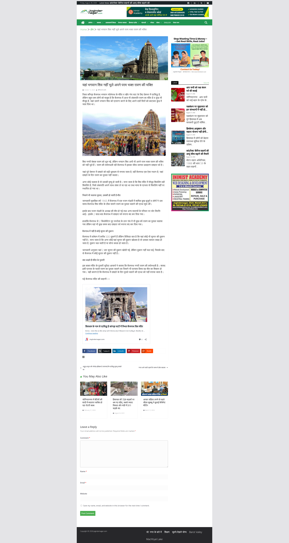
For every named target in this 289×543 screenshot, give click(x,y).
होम (83, 357)
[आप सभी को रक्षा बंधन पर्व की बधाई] (178, 94)
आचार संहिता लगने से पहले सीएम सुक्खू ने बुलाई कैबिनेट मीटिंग (154, 402)
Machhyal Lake (154, 539)
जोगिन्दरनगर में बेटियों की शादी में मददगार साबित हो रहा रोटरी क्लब (92, 402)
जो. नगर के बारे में (154, 532)
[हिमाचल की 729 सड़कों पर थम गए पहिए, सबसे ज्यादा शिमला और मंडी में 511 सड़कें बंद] (124, 383)
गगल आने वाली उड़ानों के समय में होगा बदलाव (152, 367)
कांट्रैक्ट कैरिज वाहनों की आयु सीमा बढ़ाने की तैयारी (197, 152)
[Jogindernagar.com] (83, 22)
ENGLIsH (167, 22)
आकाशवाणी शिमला (111, 22)
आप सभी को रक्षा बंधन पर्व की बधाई (196, 89)
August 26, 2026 (190, 157)
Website (83, 493)
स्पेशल (152, 22)
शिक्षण (166, 532)
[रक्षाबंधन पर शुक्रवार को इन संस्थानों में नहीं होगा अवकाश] (178, 115)
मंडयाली (143, 22)
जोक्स (158, 22)
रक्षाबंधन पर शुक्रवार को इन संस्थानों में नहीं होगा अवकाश (197, 108)
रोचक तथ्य (176, 22)
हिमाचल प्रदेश (133, 22)
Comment (85, 438)
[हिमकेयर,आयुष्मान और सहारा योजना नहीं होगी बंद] (178, 137)
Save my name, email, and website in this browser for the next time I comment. (116, 505)
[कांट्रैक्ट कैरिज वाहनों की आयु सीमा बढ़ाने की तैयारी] (178, 159)
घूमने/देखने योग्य (179, 532)
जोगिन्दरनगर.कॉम (102, 90)
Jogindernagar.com (100, 531)
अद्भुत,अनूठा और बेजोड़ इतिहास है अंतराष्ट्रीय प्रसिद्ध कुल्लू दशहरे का (102, 368)
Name (83, 471)
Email (83, 482)
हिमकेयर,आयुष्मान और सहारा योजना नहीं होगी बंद (196, 130)
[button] (93, 22)
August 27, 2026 (190, 94)
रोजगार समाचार (122, 22)
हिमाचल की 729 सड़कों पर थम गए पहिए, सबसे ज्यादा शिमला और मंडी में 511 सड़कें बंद (123, 404)
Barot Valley (195, 532)
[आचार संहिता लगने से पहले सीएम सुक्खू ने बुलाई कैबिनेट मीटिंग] (154, 383)
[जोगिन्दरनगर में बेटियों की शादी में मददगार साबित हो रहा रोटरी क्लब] (93, 383)
